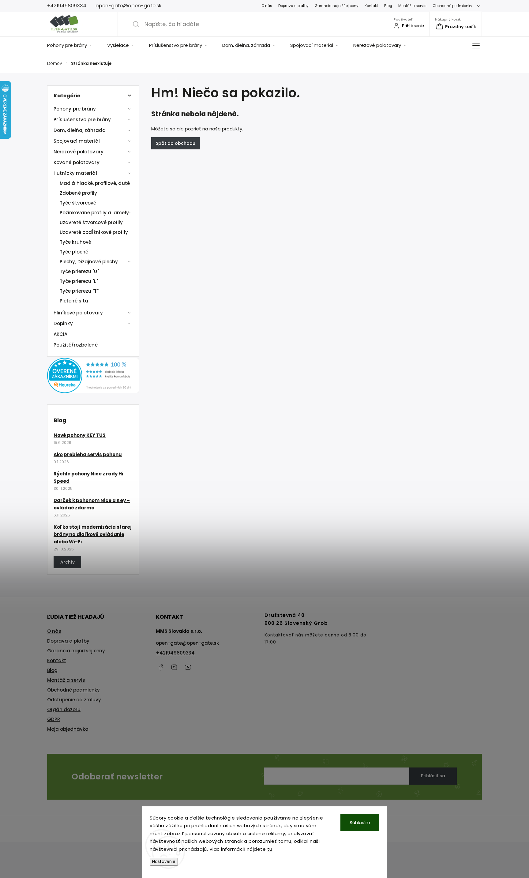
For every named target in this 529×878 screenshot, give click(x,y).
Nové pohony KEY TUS (80, 435)
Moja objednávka (67, 729)
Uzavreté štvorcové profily (91, 222)
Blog (388, 5)
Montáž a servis (412, 5)
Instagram (174, 667)
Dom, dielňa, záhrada (80, 130)
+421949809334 (175, 653)
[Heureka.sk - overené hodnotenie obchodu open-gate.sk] (93, 391)
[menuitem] (73, 45)
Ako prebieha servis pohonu (88, 454)
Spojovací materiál (77, 141)
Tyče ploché (74, 252)
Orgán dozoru (64, 709)
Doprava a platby (293, 5)
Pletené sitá (74, 301)
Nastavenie (163, 862)
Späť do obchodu (175, 143)
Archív (67, 562)
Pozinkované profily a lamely (94, 212)
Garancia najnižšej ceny (336, 5)
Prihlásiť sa (433, 776)
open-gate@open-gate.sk (187, 643)
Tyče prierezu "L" (79, 281)
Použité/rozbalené (76, 345)
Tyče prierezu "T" (79, 291)
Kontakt (371, 5)
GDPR (53, 719)
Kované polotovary (76, 162)
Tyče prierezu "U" (79, 271)
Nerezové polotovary (78, 151)
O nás (266, 5)
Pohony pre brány (75, 109)
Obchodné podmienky (452, 5)
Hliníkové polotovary (78, 313)
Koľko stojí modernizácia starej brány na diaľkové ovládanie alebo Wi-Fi (93, 534)
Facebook (160, 667)
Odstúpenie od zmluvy (74, 699)
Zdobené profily (78, 193)
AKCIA (61, 334)
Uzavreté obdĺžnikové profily (94, 232)
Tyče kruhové (75, 242)
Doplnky (63, 323)
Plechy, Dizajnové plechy (89, 261)
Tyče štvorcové (78, 203)
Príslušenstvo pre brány (82, 119)
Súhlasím (360, 822)
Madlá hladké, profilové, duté (95, 183)
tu (269, 849)
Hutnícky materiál (75, 173)
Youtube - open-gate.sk (188, 667)
